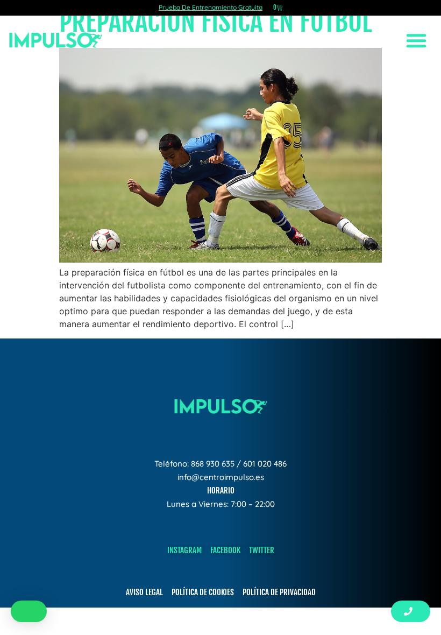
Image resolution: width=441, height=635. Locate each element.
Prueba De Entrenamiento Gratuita (210, 7)
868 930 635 (212, 463)
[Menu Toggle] (416, 40)
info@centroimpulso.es (220, 477)
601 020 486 (265, 463)
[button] (29, 611)
